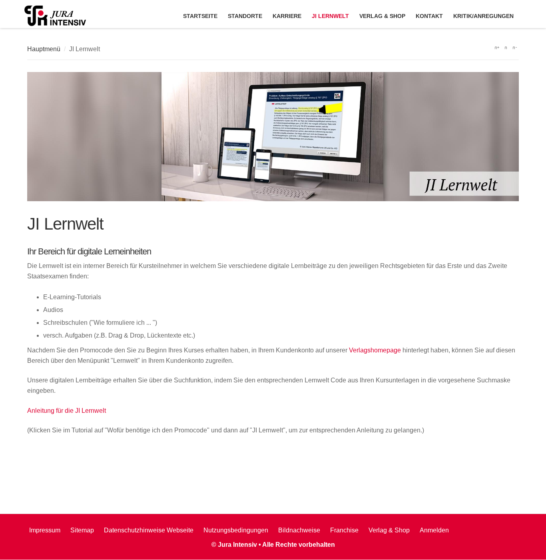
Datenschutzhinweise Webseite (148, 530)
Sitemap (82, 530)
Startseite (200, 16)
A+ (496, 47)
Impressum (44, 530)
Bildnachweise (299, 530)
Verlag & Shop (382, 16)
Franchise (344, 530)
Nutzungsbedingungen (235, 530)
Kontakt (429, 16)
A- (514, 47)
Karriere (287, 16)
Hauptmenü (43, 49)
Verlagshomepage (375, 350)
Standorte (245, 16)
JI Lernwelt (330, 16)
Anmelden (434, 530)
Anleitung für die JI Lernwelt (66, 410)
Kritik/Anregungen (483, 16)
